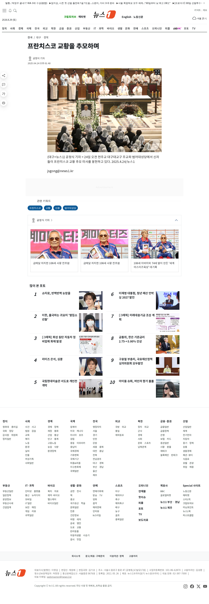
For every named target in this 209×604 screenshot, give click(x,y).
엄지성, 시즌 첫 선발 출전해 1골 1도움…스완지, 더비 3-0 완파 (72, 3)
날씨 (27, 451)
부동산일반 (8, 491)
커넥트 (197, 10)
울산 (95, 471)
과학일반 (29, 515)
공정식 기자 (39, 58)
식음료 (186, 459)
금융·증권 (166, 421)
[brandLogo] (104, 14)
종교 (72, 499)
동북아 (73, 427)
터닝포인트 (188, 507)
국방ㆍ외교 (120, 427)
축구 (117, 499)
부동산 (6, 485)
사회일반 (29, 463)
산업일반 (187, 427)
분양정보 (7, 499)
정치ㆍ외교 (143, 427)
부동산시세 (8, 503)
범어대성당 (70, 207)
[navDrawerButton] (4, 10)
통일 (117, 431)
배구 (117, 507)
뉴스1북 (187, 511)
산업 (185, 421)
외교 (117, 421)
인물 (27, 455)
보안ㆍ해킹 (30, 507)
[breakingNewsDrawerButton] (10, 10)
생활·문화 (75, 485)
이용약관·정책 (117, 556)
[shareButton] (3, 75)
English (126, 17)
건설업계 (7, 507)
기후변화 (74, 455)
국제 (72, 421)
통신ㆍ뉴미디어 (32, 495)
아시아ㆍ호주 (76, 435)
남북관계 (142, 447)
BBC (162, 491)
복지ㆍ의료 (53, 491)
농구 (117, 511)
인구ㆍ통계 (53, 439)
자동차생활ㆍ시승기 (79, 535)
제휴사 (164, 485)
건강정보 (74, 515)
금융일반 (164, 427)
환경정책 (52, 451)
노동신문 (138, 17)
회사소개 (76, 556)
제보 (205, 10)
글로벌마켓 (165, 495)
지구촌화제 (75, 467)
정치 (5, 421)
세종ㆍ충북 (98, 447)
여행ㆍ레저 (75, 519)
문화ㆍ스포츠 (144, 443)
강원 (95, 443)
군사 (140, 431)
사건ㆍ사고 (30, 427)
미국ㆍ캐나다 (76, 431)
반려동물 (74, 531)
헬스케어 (52, 499)
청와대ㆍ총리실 (10, 427)
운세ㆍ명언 (75, 523)
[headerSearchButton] (15, 10)
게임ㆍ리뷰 (30, 511)
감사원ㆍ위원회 (10, 435)
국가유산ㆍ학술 (77, 503)
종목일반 (119, 519)
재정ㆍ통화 (53, 431)
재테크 (163, 451)
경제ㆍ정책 (53, 427)
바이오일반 (53, 503)
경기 (95, 435)
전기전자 (187, 435)
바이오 (51, 485)
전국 (95, 421)
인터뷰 (96, 511)
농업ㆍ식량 (53, 447)
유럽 (72, 439)
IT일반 (28, 503)
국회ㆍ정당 (8, 431)
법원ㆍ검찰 (30, 431)
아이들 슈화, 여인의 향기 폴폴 (136, 381)
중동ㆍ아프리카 (77, 443)
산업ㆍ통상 (53, 435)
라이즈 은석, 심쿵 (52, 359)
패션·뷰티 (188, 455)
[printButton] (3, 102)
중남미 (73, 447)
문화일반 (74, 507)
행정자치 (97, 427)
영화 (95, 499)
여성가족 (29, 459)
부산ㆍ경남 (98, 467)
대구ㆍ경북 (98, 463)
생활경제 (187, 451)
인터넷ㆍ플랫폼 (32, 491)
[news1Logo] (15, 572)
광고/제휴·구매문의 (94, 556)
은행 (162, 435)
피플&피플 (75, 463)
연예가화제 (98, 491)
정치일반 (7, 439)
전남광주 (97, 459)
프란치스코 (35, 207)
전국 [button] (30, 37)
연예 (95, 485)
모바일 (28, 499)
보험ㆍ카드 (165, 439)
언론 (72, 511)
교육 (27, 435)
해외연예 (97, 507)
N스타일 (97, 515)
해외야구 (119, 495)
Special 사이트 (192, 485)
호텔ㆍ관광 (188, 463)
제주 (95, 475)
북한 (140, 421)
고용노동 (52, 443)
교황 (48, 207)
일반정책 (7, 495)
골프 (117, 515)
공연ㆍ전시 (75, 491)
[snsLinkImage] (185, 586)
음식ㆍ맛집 (75, 539)
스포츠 (119, 485)
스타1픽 (187, 499)
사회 (27, 421)
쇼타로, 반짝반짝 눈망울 (56, 293)
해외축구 (119, 503)
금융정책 (164, 431)
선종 (57, 207)
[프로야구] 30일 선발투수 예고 (179, 3)
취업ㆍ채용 (188, 467)
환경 (27, 447)
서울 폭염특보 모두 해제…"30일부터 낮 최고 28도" (133, 3)
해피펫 (82, 17)
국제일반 (74, 471)
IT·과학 (29, 485)
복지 (27, 439)
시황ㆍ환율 (165, 447)
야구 (117, 491)
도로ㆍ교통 (75, 527)
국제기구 (74, 459)
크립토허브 (70, 17)
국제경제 (74, 451)
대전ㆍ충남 (98, 451)
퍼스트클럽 (188, 515)
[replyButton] (3, 84)
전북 (95, 455)
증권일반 (164, 443)
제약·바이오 (54, 495)
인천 (95, 439)
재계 (185, 431)
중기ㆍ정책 (188, 443)
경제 (50, 421)
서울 (95, 431)
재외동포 (119, 435)
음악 (95, 503)
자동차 (186, 439)
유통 (185, 447)
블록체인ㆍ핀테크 (168, 455)
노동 (27, 443)
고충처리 (133, 556)
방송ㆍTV (97, 495)
